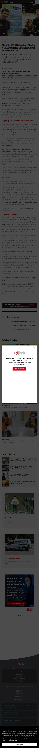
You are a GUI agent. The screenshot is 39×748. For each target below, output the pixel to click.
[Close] (37, 729)
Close (34, 347)
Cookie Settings (19, 744)
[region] (19, 737)
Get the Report (19, 369)
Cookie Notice (13, 741)
